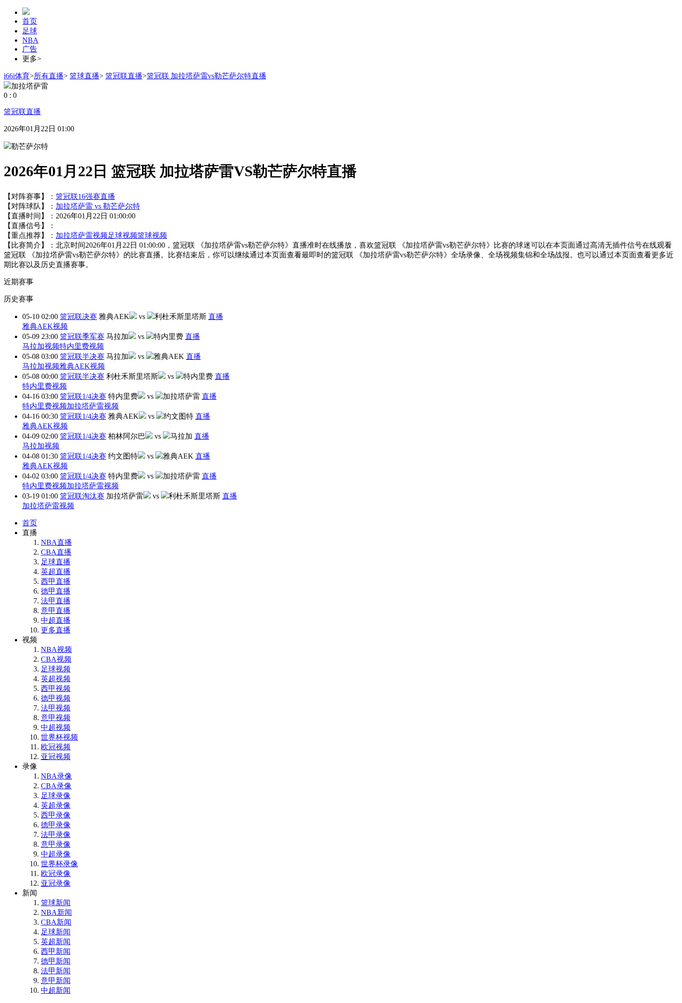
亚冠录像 (56, 883)
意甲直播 (56, 610)
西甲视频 (56, 688)
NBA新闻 (56, 912)
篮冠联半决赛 (82, 356)
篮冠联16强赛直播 (85, 196)
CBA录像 (56, 786)
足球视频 (122, 235)
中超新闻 (56, 990)
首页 (29, 21)
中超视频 (56, 727)
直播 (215, 316)
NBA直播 (56, 542)
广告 (29, 49)
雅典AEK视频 (45, 326)
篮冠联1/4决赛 (83, 396)
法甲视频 (56, 708)
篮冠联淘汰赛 (82, 496)
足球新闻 (56, 932)
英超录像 (56, 805)
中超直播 (56, 620)
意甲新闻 (56, 980)
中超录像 (56, 854)
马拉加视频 (40, 346)
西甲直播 (56, 581)
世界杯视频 (59, 737)
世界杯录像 (59, 864)
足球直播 (56, 562)
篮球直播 (84, 76)
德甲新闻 (56, 961)
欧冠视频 (56, 747)
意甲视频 (56, 718)
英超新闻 (56, 942)
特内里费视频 (81, 346)
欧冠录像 (56, 873)
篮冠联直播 (123, 76)
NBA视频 (56, 649)
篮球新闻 (56, 903)
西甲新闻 (56, 951)
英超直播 (56, 571)
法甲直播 (56, 601)
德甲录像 (56, 825)
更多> (31, 59)
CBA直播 (56, 552)
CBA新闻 (56, 922)
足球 (29, 31)
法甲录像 (56, 834)
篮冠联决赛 (78, 316)
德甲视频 (56, 698)
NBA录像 (56, 776)
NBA (30, 40)
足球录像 (56, 795)
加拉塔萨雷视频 (82, 235)
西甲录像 (56, 815)
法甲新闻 (56, 971)
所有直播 (49, 76)
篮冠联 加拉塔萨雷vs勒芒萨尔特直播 (206, 76)
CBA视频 (56, 659)
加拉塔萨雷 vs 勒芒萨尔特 (98, 206)
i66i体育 (17, 76)
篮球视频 (152, 235)
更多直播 (56, 630)
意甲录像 (56, 844)
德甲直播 (56, 591)
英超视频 (56, 679)
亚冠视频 (56, 756)
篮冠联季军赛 (82, 336)
